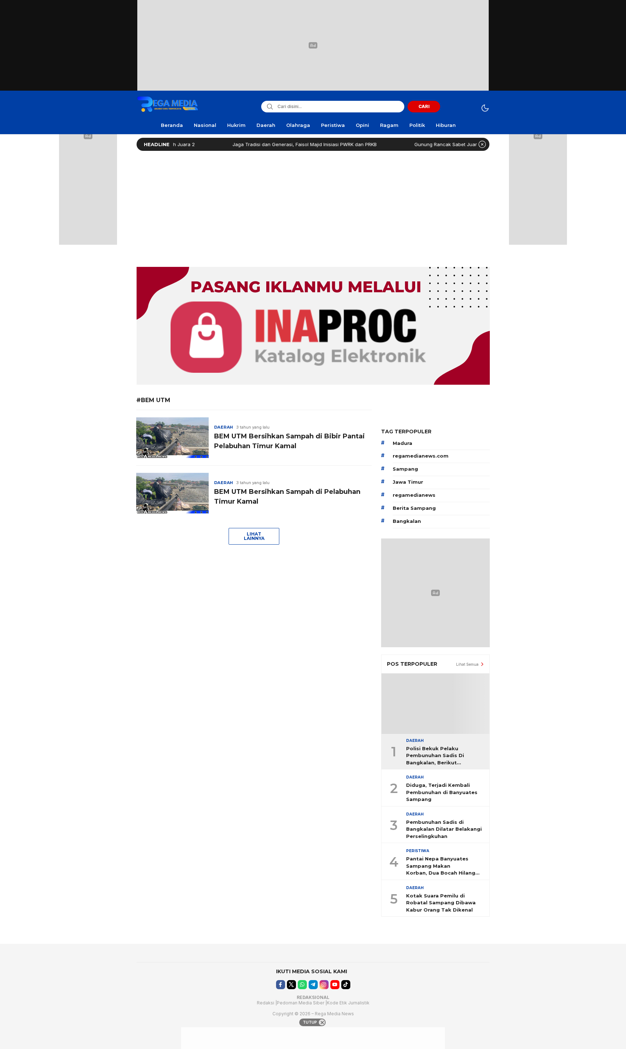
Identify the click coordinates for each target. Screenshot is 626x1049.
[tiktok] (345, 984)
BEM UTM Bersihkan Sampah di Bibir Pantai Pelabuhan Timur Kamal (289, 441)
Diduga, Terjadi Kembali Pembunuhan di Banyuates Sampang (441, 792)
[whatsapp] (302, 984)
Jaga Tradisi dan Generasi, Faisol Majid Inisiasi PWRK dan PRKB (282, 144)
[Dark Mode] (484, 107)
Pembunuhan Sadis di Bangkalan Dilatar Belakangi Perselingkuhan (444, 829)
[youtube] (334, 984)
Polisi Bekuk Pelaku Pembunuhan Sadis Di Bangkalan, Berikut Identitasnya (435, 756)
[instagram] (324, 984)
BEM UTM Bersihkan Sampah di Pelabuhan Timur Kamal (287, 496)
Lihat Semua (467, 664)
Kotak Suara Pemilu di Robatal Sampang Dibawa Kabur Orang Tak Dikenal (441, 903)
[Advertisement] (313, 207)
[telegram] (313, 984)
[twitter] (291, 984)
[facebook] (280, 984)
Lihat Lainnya (254, 536)
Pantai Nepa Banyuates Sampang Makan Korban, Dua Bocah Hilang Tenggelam (440, 866)
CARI (424, 106)
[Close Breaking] (482, 144)
